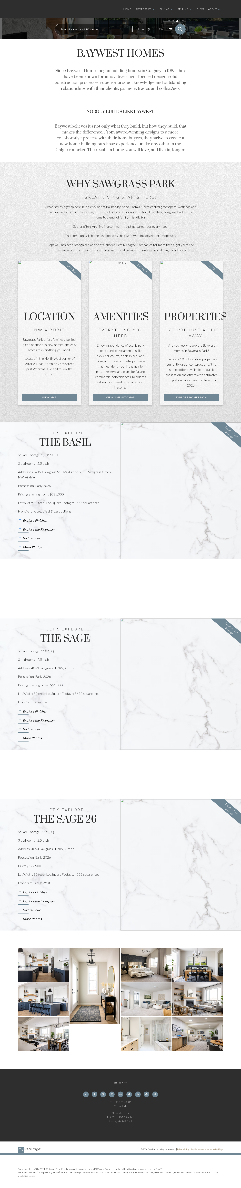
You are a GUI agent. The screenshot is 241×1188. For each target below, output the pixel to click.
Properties (143, 9)
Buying (164, 9)
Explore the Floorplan (38, 529)
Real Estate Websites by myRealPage (207, 1149)
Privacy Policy (183, 1149)
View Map (49, 397)
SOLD (183, 21)
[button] (49, 397)
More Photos (32, 547)
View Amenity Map (120, 397)
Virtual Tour (31, 538)
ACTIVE (171, 21)
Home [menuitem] (127, 9)
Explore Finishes (35, 520)
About (212, 9)
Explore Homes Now (191, 397)
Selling (183, 9)
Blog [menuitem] (200, 9)
